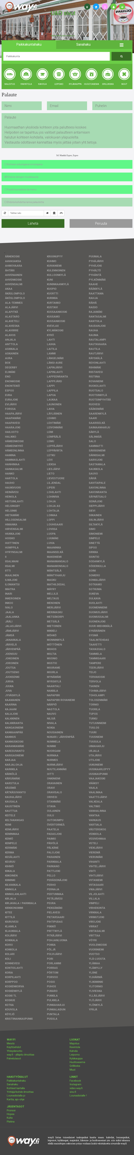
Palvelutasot (14, 1058)
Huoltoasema (77, 1062)
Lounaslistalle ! (78, 1095)
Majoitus (74, 1043)
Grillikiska (75, 1065)
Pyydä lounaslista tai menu (21, 189)
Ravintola (75, 1047)
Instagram (75, 1084)
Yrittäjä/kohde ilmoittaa (20, 1091)
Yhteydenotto (14, 1051)
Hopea (10, 1114)
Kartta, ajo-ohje (15, 1099)
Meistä (10, 1043)
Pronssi (11, 1110)
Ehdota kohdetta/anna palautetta (25, 202)
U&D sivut (63, 13)
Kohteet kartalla (16, 1088)
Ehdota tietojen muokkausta (22, 177)
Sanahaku (12, 1084)
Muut (72, 1069)
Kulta (10, 1117)
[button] (121, 44)
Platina (10, 1121)
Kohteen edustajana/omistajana (24, 164)
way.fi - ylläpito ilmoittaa (20, 1054)
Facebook (75, 1080)
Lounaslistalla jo (16, 1095)
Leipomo (75, 1054)
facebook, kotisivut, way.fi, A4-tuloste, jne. (63, 35)
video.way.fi (76, 1088)
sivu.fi (73, 1091)
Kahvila (74, 1051)
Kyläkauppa (76, 1058)
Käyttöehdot (14, 1047)
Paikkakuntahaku (16, 1080)
